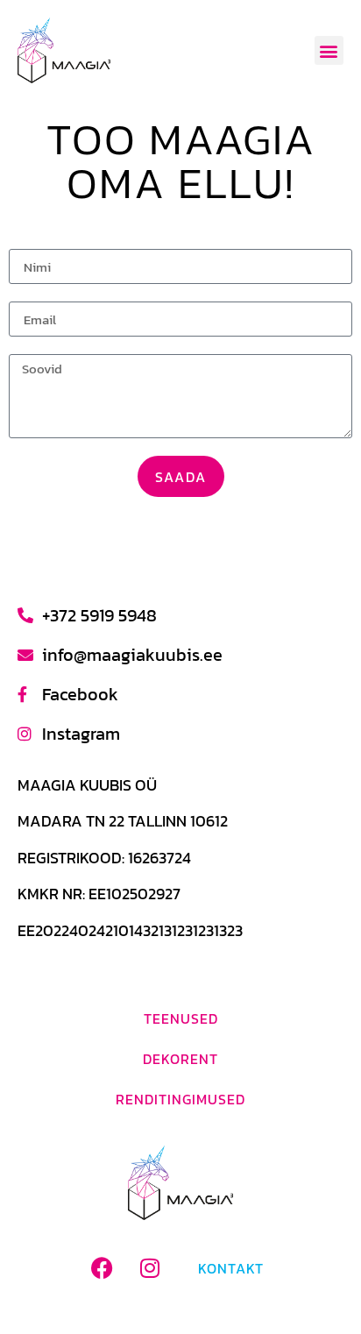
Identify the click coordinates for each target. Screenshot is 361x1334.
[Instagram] (150, 1268)
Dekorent (180, 1058)
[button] (329, 50)
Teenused (181, 1018)
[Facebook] (102, 1268)
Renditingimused (180, 1099)
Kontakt (231, 1268)
